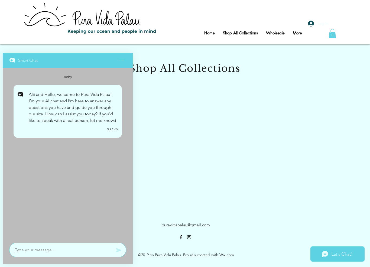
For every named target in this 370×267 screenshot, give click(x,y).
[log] (68, 153)
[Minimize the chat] (121, 60)
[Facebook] (181, 237)
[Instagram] (189, 237)
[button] (332, 33)
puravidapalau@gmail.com (186, 224)
